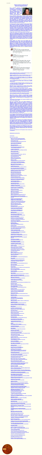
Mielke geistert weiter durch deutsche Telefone (18, 358)
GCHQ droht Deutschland (15, 189)
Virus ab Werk (13, 258)
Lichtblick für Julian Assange (15, 185)
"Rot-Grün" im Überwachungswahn (16, 433)
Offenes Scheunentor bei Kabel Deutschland (18, 138)
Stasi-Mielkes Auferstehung (15, 436)
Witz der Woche (13, 306)
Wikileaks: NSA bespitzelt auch (15, 157)
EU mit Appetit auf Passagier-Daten (16, 332)
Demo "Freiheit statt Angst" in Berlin (16, 360)
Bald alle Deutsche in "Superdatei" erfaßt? (17, 405)
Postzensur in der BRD (14, 365)
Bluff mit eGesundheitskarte (15, 268)
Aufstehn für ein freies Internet (15, 379)
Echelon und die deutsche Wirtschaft (16, 435)
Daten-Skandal (13, 328)
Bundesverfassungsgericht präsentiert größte (18, 403)
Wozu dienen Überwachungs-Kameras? (17, 423)
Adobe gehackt (13, 266)
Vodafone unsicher (14, 245)
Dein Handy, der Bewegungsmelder (16, 308)
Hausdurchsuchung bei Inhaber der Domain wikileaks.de (19, 383)
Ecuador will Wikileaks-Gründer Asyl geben (17, 304)
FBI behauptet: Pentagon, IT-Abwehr (16, 247)
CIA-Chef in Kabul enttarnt (15, 216)
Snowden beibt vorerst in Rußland (16, 279)
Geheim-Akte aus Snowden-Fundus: (16, 236)
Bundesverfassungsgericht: (15, 352)
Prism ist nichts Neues (14, 292)
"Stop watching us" (14, 281)
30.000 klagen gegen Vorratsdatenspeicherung (18, 408)
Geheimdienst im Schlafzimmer (15, 220)
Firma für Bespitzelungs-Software (16, 155)
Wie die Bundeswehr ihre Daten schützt (17, 414)
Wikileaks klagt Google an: (15, 193)
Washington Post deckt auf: (15, 277)
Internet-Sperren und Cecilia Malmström (17, 347)
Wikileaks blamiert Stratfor (15, 312)
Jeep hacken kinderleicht (15, 153)
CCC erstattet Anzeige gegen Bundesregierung (18, 227)
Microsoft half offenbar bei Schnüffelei (17, 285)
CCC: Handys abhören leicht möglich (16, 354)
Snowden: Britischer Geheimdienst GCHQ (17, 290)
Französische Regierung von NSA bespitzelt (18, 260)
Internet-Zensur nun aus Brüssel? (16, 349)
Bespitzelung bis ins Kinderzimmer (16, 174)
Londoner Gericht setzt (14, 336)
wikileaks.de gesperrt (14, 381)
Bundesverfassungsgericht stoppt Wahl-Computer (18, 386)
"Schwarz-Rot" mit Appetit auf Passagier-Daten (18, 201)
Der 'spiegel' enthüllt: (14, 425)
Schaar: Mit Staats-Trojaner (15, 314)
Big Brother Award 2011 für (15, 330)
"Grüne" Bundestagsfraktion (15, 429)
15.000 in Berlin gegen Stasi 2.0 (15, 413)
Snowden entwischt (14, 288)
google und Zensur (14, 345)
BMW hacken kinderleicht (15, 191)
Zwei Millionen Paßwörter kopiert (16, 243)
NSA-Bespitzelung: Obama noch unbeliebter (18, 249)
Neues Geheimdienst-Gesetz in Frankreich (17, 168)
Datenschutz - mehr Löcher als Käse (16, 411)
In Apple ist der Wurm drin (15, 149)
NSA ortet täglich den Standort (15, 241)
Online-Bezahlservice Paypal (15, 338)
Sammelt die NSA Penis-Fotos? (16, 176)
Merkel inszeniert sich (14, 205)
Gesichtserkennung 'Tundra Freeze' (16, 214)
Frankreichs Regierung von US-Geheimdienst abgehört (19, 416)
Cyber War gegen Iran (14, 310)
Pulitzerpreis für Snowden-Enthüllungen (17, 218)
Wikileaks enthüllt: (13, 159)
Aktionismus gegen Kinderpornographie (17, 389)
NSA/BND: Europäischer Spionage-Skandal (17, 170)
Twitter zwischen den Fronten (15, 334)
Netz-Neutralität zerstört (14, 140)
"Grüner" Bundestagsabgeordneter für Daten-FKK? (19, 431)
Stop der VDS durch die (14, 151)
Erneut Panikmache (14, 262)
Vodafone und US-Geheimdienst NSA (16, 198)
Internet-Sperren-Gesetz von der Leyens (17, 356)
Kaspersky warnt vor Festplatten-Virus (17, 187)
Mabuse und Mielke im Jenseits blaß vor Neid (18, 427)
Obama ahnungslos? (14, 251)
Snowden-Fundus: (14, 212)
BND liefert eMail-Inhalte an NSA (16, 203)
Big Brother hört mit (14, 283)
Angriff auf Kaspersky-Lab (15, 166)
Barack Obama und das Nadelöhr (16, 392)
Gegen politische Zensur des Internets (17, 374)
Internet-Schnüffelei (14, 264)
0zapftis (12, 323)
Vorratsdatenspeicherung (15, 183)
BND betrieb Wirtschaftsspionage (16, 172)
